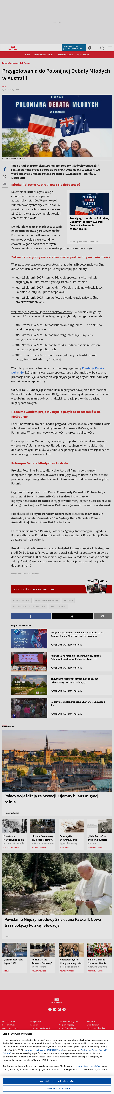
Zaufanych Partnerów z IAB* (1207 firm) (43, 1050)
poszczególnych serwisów (87, 1066)
